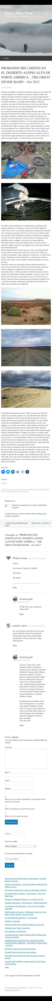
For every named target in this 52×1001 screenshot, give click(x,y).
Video (7, 967)
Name (7, 772)
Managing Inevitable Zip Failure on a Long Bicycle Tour (24, 899)
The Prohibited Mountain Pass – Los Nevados (21, 918)
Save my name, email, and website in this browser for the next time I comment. (25, 800)
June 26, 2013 (6, 87)
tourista (26, 491)
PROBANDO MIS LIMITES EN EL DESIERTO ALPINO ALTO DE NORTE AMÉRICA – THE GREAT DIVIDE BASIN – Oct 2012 (26, 943)
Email (7, 780)
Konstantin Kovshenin (12, 990)
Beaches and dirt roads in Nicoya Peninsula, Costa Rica (24, 924)
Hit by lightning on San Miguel (15, 931)
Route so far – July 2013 (41, 523)
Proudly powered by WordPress (16, 987)
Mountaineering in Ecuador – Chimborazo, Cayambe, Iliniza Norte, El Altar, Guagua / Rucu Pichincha (25, 913)
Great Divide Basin (13, 491)
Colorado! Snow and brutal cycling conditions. (21, 952)
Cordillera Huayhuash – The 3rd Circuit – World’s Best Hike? (26, 903)
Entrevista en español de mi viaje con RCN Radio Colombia (25, 890)
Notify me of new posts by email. (16, 816)
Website (8, 788)
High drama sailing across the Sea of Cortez (20, 949)
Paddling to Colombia (12, 921)
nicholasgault (26, 599)
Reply (15, 587)
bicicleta (40, 489)
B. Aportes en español (20, 489)
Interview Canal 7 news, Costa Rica (17, 928)
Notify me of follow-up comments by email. (20, 809)
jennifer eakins (20, 625)
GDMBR (30, 489)
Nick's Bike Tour (18, 13)
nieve (21, 491)
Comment (9, 747)
